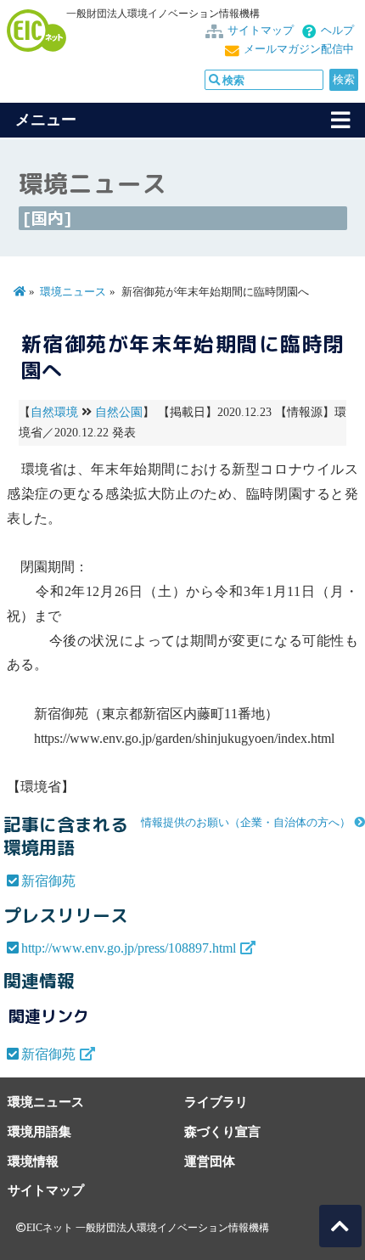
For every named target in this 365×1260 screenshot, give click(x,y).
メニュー (45, 119)
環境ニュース (73, 292)
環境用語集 (39, 1131)
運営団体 (209, 1161)
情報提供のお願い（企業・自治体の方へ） (246, 823)
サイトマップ (260, 31)
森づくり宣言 (222, 1131)
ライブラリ (216, 1101)
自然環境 (54, 412)
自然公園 (119, 412)
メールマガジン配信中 (299, 49)
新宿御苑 (48, 881)
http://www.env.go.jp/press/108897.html (128, 948)
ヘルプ (337, 31)
